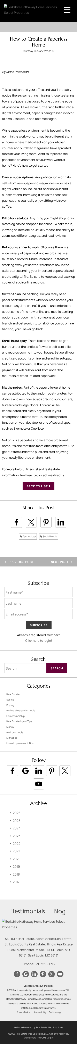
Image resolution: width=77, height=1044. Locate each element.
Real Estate (13, 694)
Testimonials (28, 911)
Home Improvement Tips (19, 743)
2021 (16, 851)
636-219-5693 (45, 964)
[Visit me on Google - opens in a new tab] (25, 770)
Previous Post (21, 562)
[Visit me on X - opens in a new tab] (64, 770)
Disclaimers (30, 1037)
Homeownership (15, 716)
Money (10, 727)
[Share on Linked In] (60, 522)
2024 (16, 828)
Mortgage (11, 737)
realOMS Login (45, 1037)
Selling (10, 699)
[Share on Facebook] (16, 522)
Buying (10, 705)
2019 (16, 866)
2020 (17, 859)
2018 (16, 874)
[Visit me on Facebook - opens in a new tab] (12, 770)
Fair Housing (55, 1012)
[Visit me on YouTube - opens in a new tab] (38, 783)
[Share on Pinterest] (46, 522)
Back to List (37, 486)
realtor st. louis (14, 732)
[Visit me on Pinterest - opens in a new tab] (51, 770)
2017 (16, 882)
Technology (29, 536)
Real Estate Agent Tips (19, 721)
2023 (16, 836)
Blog (59, 911)
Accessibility (40, 1012)
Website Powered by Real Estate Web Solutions (38, 1027)
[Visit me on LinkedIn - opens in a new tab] (38, 770)
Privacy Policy (23, 1012)
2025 (16, 820)
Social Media (49, 536)
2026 (17, 813)
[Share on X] (31, 522)
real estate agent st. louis (20, 710)
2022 (16, 843)
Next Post (60, 562)
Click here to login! (38, 640)
